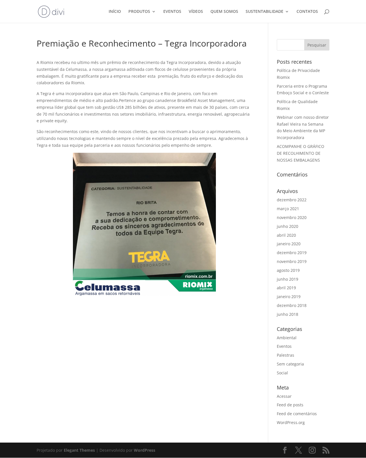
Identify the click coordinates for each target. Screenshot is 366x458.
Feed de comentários (297, 413)
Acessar (284, 396)
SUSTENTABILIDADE (264, 11)
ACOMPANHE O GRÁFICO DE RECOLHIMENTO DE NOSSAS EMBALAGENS (300, 153)
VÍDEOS (196, 11)
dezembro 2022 (292, 199)
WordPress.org (291, 422)
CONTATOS (307, 11)
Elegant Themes (79, 450)
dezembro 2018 (292, 305)
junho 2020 (287, 226)
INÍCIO (115, 11)
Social (282, 372)
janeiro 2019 (289, 296)
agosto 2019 (288, 270)
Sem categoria (290, 364)
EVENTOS (172, 11)
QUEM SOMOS (224, 11)
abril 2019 (286, 287)
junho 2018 (287, 314)
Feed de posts (290, 404)
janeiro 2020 (289, 243)
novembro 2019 (292, 261)
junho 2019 (287, 279)
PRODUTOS (139, 11)
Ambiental (287, 337)
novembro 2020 (292, 217)
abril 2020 (286, 235)
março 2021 (288, 208)
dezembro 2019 (292, 252)
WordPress (144, 450)
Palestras (285, 355)
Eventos (284, 346)
